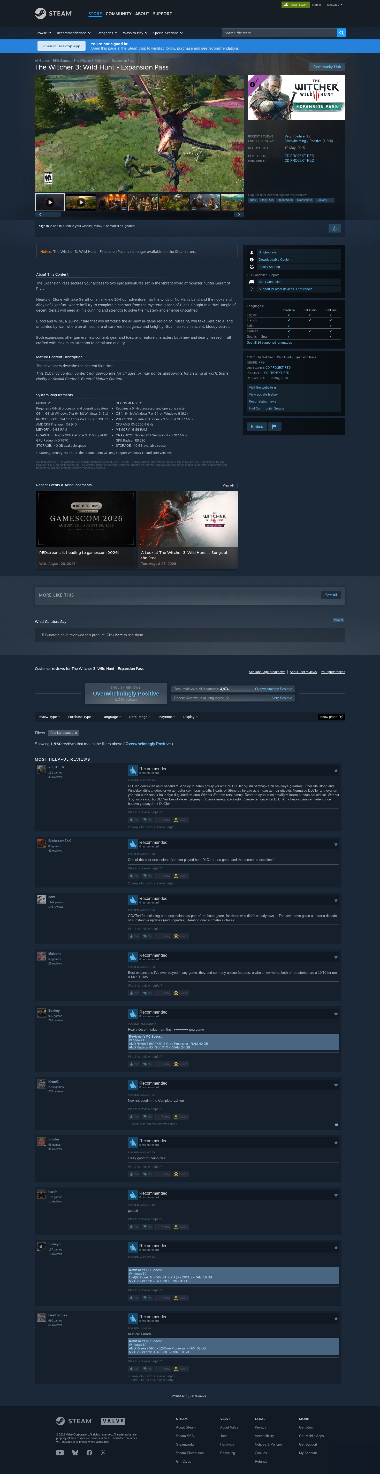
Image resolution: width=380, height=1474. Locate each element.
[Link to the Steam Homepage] (53, 18)
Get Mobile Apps (311, 1436)
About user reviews (303, 672)
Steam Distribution (190, 1453)
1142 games (56, 902)
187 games (55, 1249)
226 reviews (56, 1020)
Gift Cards (183, 1461)
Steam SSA (185, 1436)
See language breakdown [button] (267, 672)
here (119, 635)
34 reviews (55, 1149)
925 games (55, 1015)
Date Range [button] (138, 717)
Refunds (261, 1461)
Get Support (308, 1444)
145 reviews (56, 906)
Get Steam (307, 1427)
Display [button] (188, 717)
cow (51, 897)
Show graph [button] (328, 717)
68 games (54, 959)
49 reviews (55, 850)
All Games (42, 61)
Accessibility (264, 1436)
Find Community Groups (266, 408)
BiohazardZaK (59, 841)
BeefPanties (57, 1315)
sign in (316, 4)
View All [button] (228, 485)
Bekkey (54, 1011)
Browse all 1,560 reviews (188, 1396)
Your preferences (333, 672)
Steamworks (185, 1444)
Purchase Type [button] (79, 717)
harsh (52, 1192)
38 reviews (55, 776)
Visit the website (261, 387)
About (142, 13)
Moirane (54, 954)
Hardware (227, 1444)
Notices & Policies (269, 1444)
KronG (53, 1082)
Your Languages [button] (61, 733)
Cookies (261, 1453)
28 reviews (55, 963)
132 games (55, 1197)
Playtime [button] (165, 717)
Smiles (53, 1139)
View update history (263, 394)
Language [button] (110, 717)
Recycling (227, 1453)
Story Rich (266, 200)
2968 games (56, 1087)
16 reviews (55, 1253)
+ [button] (332, 200)
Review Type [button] (47, 717)
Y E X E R (56, 767)
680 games (55, 1320)
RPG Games (61, 61)
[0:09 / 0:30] (139, 133)
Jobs (223, 1436)
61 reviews (55, 1324)
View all (338, 619)
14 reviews (55, 1201)
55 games (54, 1144)
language (333, 4)
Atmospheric (305, 200)
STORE (95, 13)
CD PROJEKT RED (299, 156)
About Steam (186, 1427)
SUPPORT (162, 13)
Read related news (262, 401)
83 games (54, 846)
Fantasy (322, 200)
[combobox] (279, 32)
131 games (55, 772)
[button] (43, 33)
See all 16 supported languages (269, 342)
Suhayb (54, 1244)
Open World (285, 200)
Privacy (260, 1427)
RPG (253, 200)
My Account (308, 1453)
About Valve (229, 1427)
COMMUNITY (119, 13)
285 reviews (56, 1091)
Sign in (44, 226)
